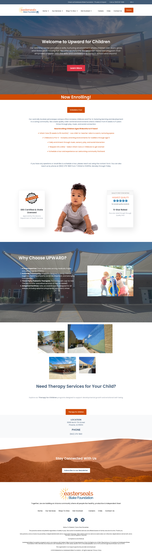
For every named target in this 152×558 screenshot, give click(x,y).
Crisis (108, 11)
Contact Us (118, 11)
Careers (101, 11)
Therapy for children (76, 412)
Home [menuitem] (40, 511)
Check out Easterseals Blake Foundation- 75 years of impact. (87, 2)
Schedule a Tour (76, 110)
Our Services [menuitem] (50, 511)
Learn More (76, 68)
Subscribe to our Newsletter (76, 470)
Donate (128, 10)
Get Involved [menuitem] (77, 511)
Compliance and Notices (76, 539)
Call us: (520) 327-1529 (117, 2)
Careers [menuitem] (92, 511)
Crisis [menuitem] (100, 511)
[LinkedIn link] (83, 520)
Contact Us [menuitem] (109, 511)
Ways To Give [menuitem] (64, 511)
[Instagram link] (76, 520)
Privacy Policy (97, 550)
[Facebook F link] (69, 520)
